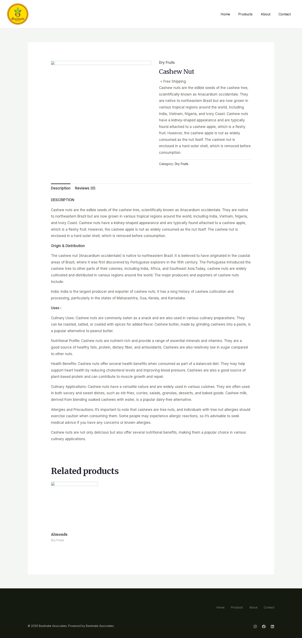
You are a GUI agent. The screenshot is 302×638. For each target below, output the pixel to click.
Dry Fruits (167, 62)
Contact (285, 14)
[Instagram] (255, 626)
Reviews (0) (85, 188)
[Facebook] (264, 626)
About (265, 14)
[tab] (60, 188)
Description (60, 188)
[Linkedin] (272, 626)
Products (245, 14)
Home (225, 14)
